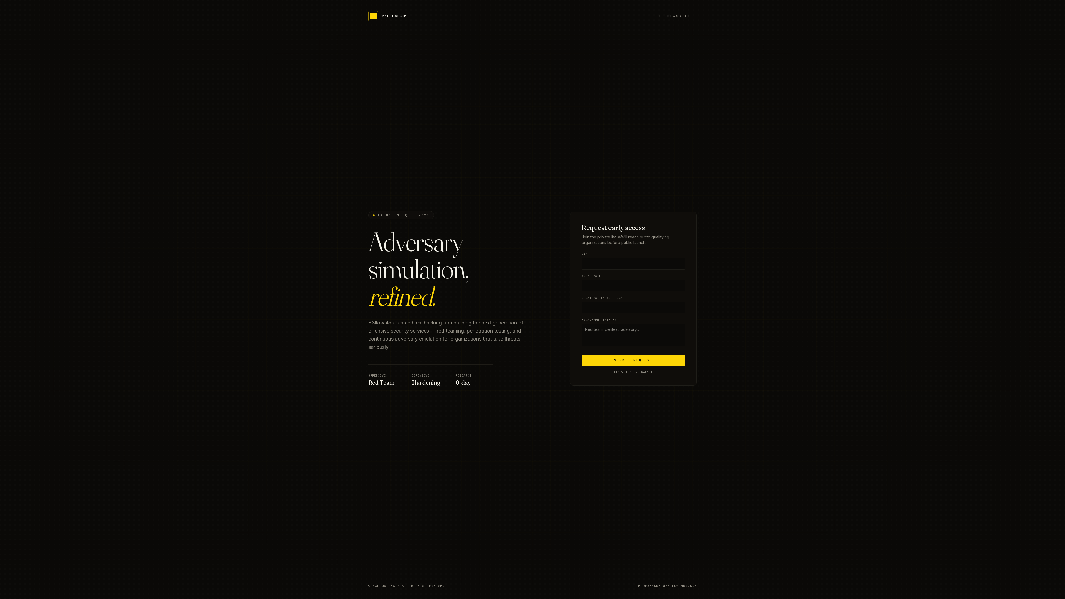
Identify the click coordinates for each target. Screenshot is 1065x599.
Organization (604, 298)
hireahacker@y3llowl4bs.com (667, 586)
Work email (591, 276)
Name (585, 254)
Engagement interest (600, 320)
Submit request (633, 360)
